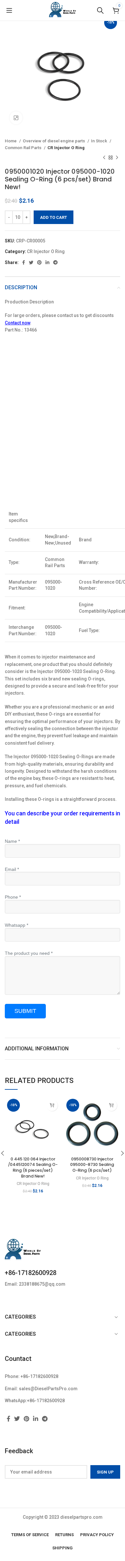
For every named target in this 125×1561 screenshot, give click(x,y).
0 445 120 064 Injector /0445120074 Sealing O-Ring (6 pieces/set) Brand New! (33, 1167)
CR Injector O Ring (66, 147)
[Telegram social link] (55, 262)
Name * (12, 841)
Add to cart (53, 217)
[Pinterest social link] (39, 262)
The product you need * (29, 953)
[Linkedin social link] (47, 262)
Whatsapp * (16, 925)
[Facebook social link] (23, 262)
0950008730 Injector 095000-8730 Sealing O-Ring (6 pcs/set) (92, 1164)
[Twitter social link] (31, 262)
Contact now (17, 322)
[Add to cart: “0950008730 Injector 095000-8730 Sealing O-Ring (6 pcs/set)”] (111, 1105)
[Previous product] (104, 158)
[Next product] (117, 158)
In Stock (99, 140)
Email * (12, 869)
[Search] (100, 10)
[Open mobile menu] (9, 10)
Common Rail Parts (23, 147)
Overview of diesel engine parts (54, 140)
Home (11, 140)
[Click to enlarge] (16, 117)
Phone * (13, 897)
